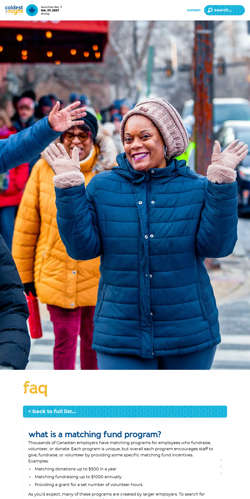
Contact (194, 10)
